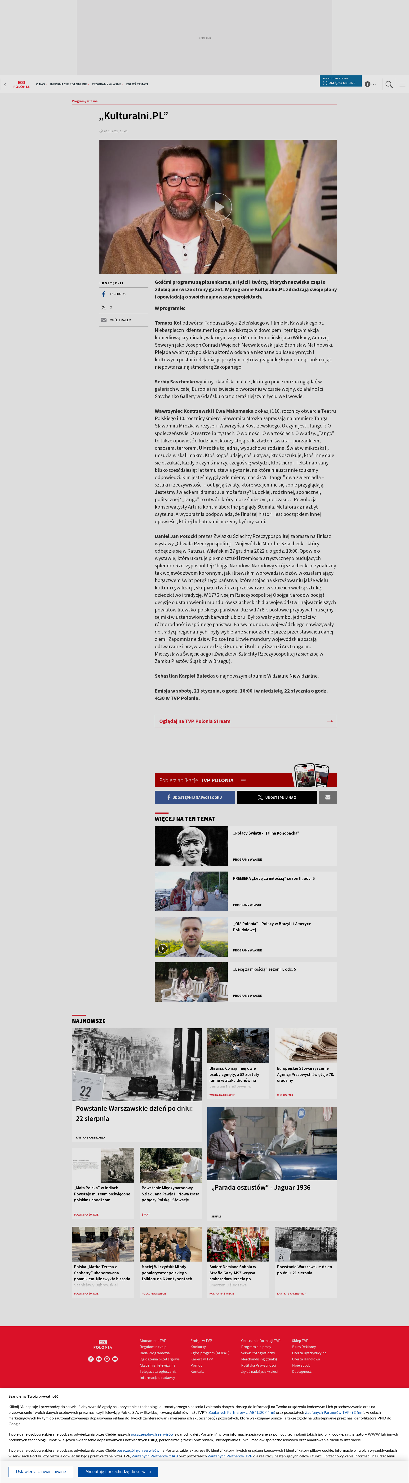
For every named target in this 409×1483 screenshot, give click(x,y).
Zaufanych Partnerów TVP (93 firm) (334, 1412)
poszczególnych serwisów (152, 1434)
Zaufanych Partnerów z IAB (155, 1456)
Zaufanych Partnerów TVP (230, 1456)
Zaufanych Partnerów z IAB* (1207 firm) (242, 1412)
